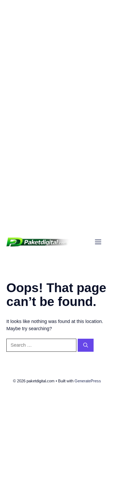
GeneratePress (87, 381)
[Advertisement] (57, 57)
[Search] (86, 345)
